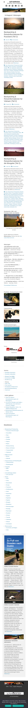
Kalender (8, 458)
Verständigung (7, 77)
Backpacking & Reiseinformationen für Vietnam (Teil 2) (13, 99)
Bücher (7, 456)
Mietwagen (21, 70)
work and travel (9, 474)
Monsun (18, 138)
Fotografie (7, 466)
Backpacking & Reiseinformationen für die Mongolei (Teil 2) (13, 161)
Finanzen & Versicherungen (12, 430)
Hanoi (11, 136)
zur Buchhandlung (14, 696)
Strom (10, 140)
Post (16, 72)
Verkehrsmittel (19, 76)
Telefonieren (10, 74)
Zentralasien (20, 193)
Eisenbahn (11, 135)
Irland (7, 491)
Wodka (11, 77)
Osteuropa (9, 72)
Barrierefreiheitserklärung (11, 388)
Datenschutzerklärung (18, 705)
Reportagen (8, 510)
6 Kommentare (16, 104)
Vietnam (20, 132)
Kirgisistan (8, 497)
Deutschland (9, 482)
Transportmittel (19, 66)
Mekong (10, 138)
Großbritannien (9, 489)
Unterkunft (11, 76)
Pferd (22, 200)
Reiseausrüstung (7, 73)
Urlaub (14, 76)
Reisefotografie (9, 464)
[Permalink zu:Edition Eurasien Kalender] (14, 596)
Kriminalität (20, 136)
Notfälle (8, 437)
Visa (17, 205)
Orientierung (18, 200)
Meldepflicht (16, 70)
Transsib (5, 67)
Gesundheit (8, 432)
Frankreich (8, 487)
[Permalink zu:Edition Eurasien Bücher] (14, 550)
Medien (16, 198)
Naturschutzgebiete (12, 200)
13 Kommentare (15, 39)
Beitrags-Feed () (10, 376)
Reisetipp (8, 508)
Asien (6, 65)
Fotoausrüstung (9, 462)
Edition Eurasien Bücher (11, 566)
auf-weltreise (14, 2)
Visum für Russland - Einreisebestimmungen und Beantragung (12, 415)
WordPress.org (8, 379)
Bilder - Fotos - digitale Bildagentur (14, 686)
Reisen (10, 66)
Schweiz (8, 515)
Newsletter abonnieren (10, 372)
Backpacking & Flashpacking (13, 65)
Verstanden (8, 705)
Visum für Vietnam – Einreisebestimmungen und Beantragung (12, 399)
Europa (21, 65)
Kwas (8, 70)
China (7, 480)
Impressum (7, 390)
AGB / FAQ (7, 383)
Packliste (13, 72)
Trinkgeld (10, 142)
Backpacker (14, 67)
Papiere (8, 441)
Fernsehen (15, 135)
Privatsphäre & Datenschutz (11, 386)
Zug (20, 143)
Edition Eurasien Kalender (11, 605)
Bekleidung (6, 69)
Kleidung (5, 198)
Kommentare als (10, 378)
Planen (7, 443)
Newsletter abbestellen (10, 374)
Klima (5, 70)
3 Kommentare (15, 166)
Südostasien (14, 140)
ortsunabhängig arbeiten (10, 472)
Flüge (16, 197)
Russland (14, 66)
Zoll (16, 206)
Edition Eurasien (8, 454)
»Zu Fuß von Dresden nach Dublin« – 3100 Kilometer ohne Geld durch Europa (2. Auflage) (14, 404)
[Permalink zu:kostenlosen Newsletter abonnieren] (14, 636)
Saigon (21, 139)
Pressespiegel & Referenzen (10, 285)
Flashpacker (14, 69)
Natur (7, 435)
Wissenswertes (8, 526)
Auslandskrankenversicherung (16, 194)
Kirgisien (8, 495)
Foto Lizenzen (8, 385)
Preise (18, 72)
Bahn (18, 134)
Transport (6, 142)
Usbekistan (8, 519)
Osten (5, 72)
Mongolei (21, 191)
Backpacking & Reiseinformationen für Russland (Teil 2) (13, 34)
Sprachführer (6, 140)
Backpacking (19, 67)
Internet (13, 136)
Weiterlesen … (16, 63)
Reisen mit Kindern (10, 448)
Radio (5, 139)
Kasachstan (8, 493)
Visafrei (19, 205)
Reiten (20, 201)
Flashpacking (20, 69)
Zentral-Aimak (6, 206)
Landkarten (11, 70)
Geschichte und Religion (11, 527)
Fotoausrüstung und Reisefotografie (13, 460)
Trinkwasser (15, 204)
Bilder (7, 468)
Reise (8, 139)
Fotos (7, 470)
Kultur (7, 529)
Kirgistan (8, 500)
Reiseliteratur (18, 73)
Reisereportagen (10, 506)
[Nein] (26, 703)
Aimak (6, 194)
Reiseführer (6, 66)
